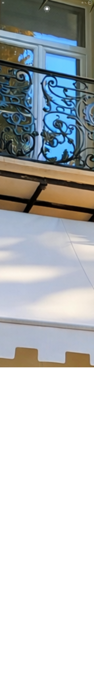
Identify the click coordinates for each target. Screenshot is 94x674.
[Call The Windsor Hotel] (85, 3)
